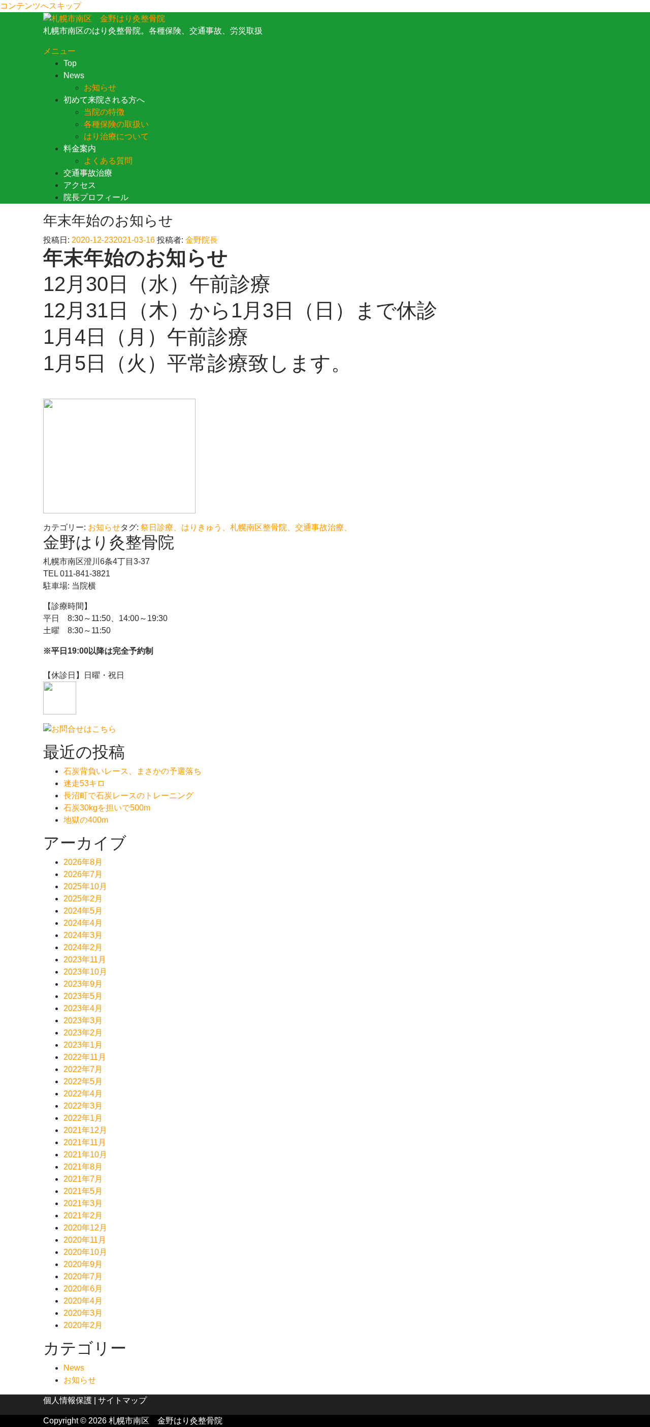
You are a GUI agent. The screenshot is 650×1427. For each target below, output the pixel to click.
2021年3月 (83, 1203)
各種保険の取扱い (116, 124)
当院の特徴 (104, 112)
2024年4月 (83, 923)
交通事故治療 (87, 173)
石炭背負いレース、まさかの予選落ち (132, 771)
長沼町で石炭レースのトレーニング (128, 795)
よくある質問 (108, 160)
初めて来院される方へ (104, 99)
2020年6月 (83, 1288)
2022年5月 (83, 1081)
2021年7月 (83, 1179)
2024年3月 (83, 935)
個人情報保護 (67, 1400)
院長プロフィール (95, 197)
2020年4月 (83, 1300)
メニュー (59, 51)
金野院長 (201, 240)
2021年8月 (83, 1166)
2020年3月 (83, 1313)
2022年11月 (84, 1057)
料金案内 (79, 148)
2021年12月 (85, 1130)
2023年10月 (85, 971)
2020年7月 (83, 1276)
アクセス (79, 185)
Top (70, 63)
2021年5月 (83, 1191)
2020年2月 (83, 1325)
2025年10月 (85, 886)
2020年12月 (85, 1227)
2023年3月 (83, 1020)
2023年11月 (84, 959)
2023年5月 (83, 996)
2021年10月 (85, 1154)
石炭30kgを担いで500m (106, 807)
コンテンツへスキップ (40, 6)
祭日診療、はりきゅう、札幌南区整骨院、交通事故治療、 (246, 527)
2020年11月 (84, 1240)
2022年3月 (83, 1105)
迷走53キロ (84, 783)
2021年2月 (83, 1215)
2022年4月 (83, 1093)
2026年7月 (83, 874)
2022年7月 (83, 1069)
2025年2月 (83, 898)
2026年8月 (83, 862)
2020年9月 (83, 1264)
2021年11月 (84, 1142)
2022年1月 (83, 1118)
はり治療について (116, 136)
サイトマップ (122, 1400)
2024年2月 (83, 947)
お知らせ (100, 87)
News (73, 75)
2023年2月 (83, 1032)
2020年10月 (85, 1252)
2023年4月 (83, 1008)
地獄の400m (85, 820)
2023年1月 (83, 1045)
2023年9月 (83, 984)
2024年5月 (83, 910)
